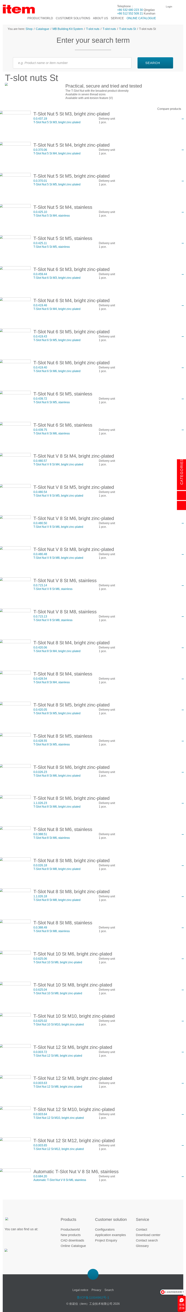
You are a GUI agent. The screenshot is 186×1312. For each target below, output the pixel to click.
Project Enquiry (106, 1240)
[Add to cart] (183, 274)
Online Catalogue (73, 1246)
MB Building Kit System (68, 28)
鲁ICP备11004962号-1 (93, 1297)
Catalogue (42, 28)
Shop (29, 28)
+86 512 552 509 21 (130, 13)
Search (109, 1290)
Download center (148, 1235)
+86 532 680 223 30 (130, 9)
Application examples (110, 1235)
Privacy (96, 1290)
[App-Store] (17, 1252)
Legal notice (80, 1290)
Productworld (70, 1229)
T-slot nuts (92, 28)
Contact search (147, 1240)
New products (71, 1235)
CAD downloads (72, 1240)
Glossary (142, 1246)
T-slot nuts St (127, 28)
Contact (141, 1229)
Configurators (105, 1229)
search (152, 63)
